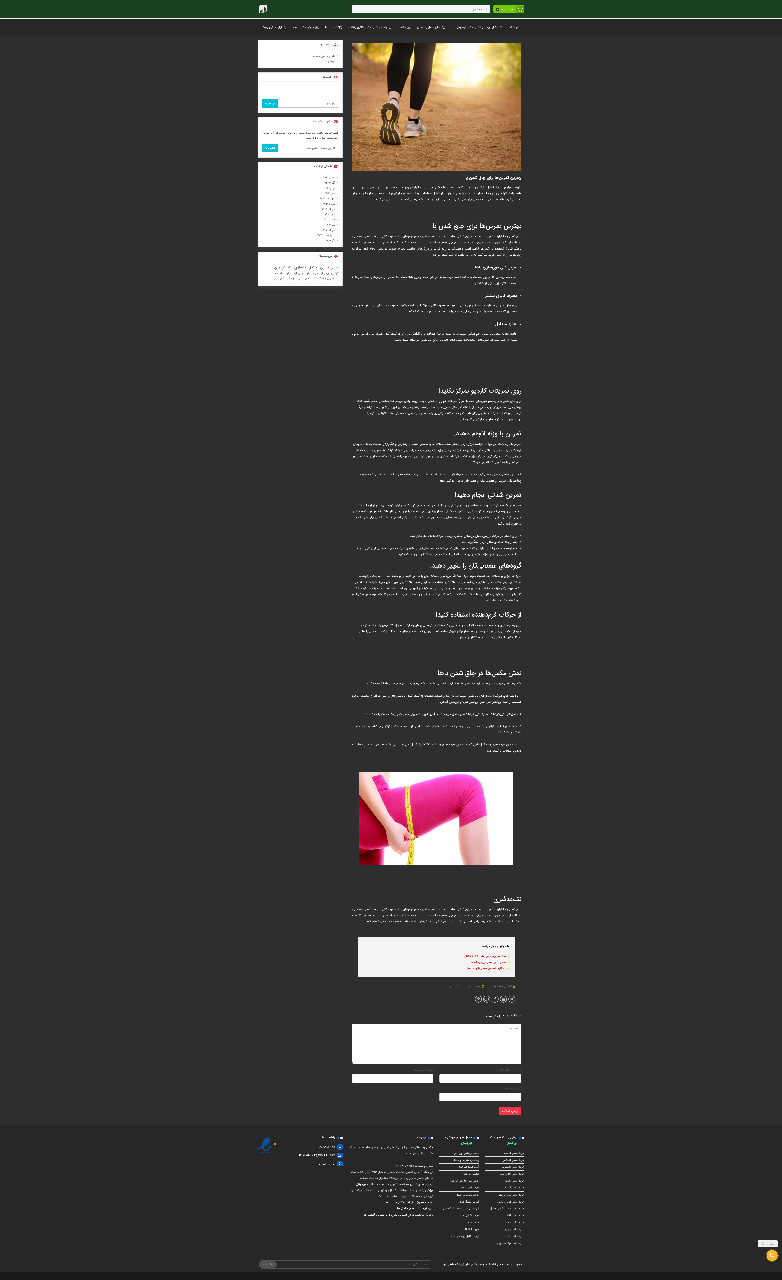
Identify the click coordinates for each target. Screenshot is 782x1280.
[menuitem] (513, 27)
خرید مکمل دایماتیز (513, 1222)
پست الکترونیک (423, 1069)
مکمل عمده (472, 1222)
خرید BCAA (472, 1229)
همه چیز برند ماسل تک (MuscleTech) (485, 956)
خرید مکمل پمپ (469, 1215)
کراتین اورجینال (329, 273)
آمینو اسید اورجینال (468, 1167)
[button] (509, 9)
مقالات (402, 27)
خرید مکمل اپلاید (514, 1187)
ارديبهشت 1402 (326, 235)
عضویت (270, 147)
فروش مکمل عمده (303, 27)
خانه (512, 27)
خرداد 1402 (328, 230)
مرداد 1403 (328, 203)
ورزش (452, 986)
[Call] (772, 1255)
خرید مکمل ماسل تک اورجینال (507, 1208)
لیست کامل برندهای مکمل (464, 1236)
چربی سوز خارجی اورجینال (464, 1180)
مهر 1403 (330, 193)
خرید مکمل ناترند (514, 1180)
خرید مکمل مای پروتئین (510, 1195)
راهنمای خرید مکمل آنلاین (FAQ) (367, 27)
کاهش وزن (282, 267)
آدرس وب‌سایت (511, 1088)
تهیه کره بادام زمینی (284, 278)
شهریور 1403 (327, 198)
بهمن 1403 (328, 177)
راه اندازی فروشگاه (327, 278)
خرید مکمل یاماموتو (513, 1167)
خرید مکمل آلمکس (513, 1160)
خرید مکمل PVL (515, 1236)
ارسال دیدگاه (510, 1111)
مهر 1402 (330, 214)
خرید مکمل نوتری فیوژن (510, 1243)
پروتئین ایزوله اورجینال (466, 1160)
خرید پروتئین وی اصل (466, 1153)
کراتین (288, 273)
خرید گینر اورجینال (468, 1187)
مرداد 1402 (329, 219)
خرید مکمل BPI (515, 1215)
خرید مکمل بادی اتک (512, 1174)
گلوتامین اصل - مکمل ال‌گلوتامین (460, 1208)
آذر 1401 (330, 240)
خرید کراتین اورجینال (305, 273)
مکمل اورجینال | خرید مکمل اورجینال (477, 27)
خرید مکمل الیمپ (514, 1153)
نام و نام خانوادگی (510, 1069)
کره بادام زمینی (306, 278)
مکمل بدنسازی (305, 267)
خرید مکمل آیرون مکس (510, 1201)
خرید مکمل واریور (514, 1229)
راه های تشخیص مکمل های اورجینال (486, 968)
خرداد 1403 (328, 209)
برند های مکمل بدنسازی (431, 27)
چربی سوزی (328, 267)
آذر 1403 (330, 182)
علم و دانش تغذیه (324, 56)
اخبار (279, 273)
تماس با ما (331, 27)
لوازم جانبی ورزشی (271, 27)
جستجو (270, 103)
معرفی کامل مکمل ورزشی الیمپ (489, 962)
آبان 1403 (329, 188)
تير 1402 (330, 224)
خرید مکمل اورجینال (467, 1195)
